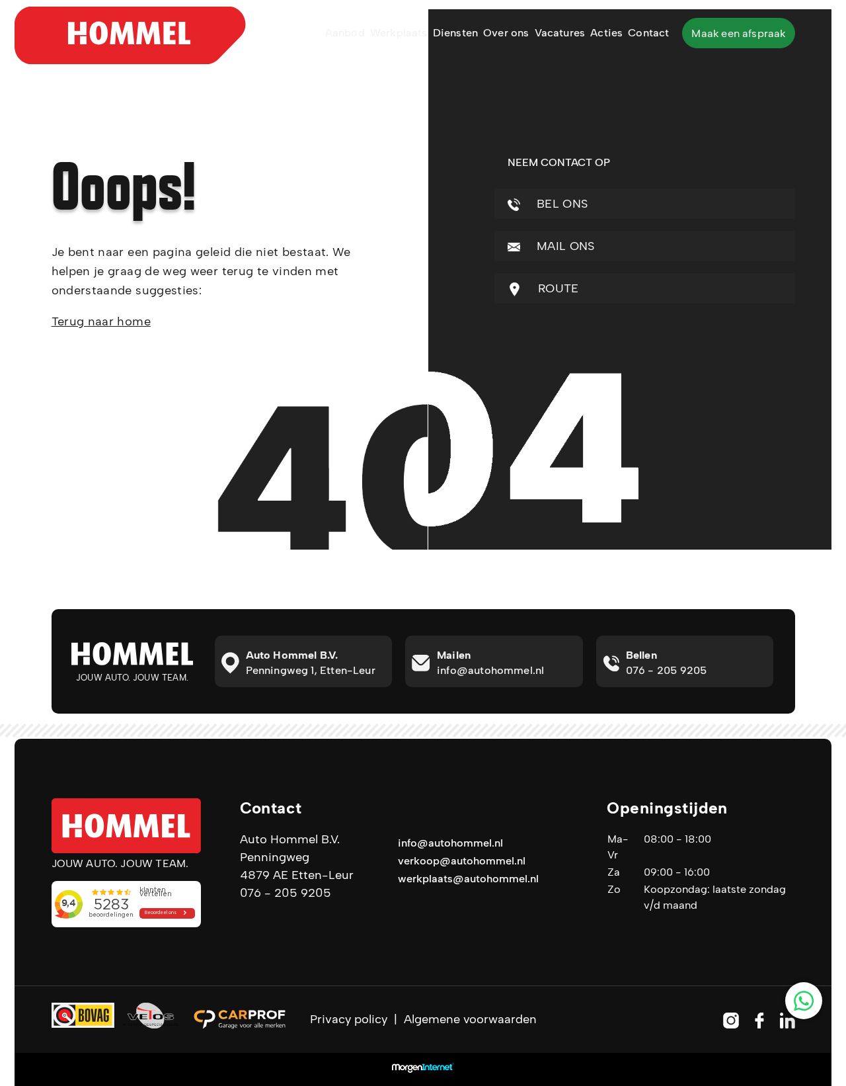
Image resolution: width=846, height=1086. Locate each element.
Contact (648, 32)
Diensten (455, 32)
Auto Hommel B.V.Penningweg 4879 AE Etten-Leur (297, 857)
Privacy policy (348, 1019)
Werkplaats (399, 32)
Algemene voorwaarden (470, 1019)
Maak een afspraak (738, 33)
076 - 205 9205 (285, 893)
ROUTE (557, 288)
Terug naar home (101, 321)
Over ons (506, 32)
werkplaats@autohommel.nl (468, 878)
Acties (606, 32)
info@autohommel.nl (450, 843)
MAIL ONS (564, 246)
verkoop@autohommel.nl (461, 861)
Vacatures (560, 32)
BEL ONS (560, 203)
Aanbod (345, 32)
